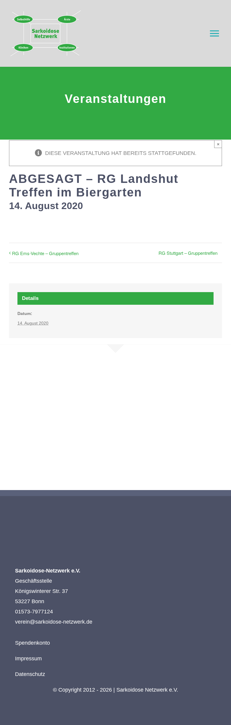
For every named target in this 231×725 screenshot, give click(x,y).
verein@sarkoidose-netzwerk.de (53, 622)
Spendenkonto (32, 643)
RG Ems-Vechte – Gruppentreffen (45, 253)
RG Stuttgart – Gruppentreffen (188, 253)
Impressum (28, 659)
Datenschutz (30, 674)
